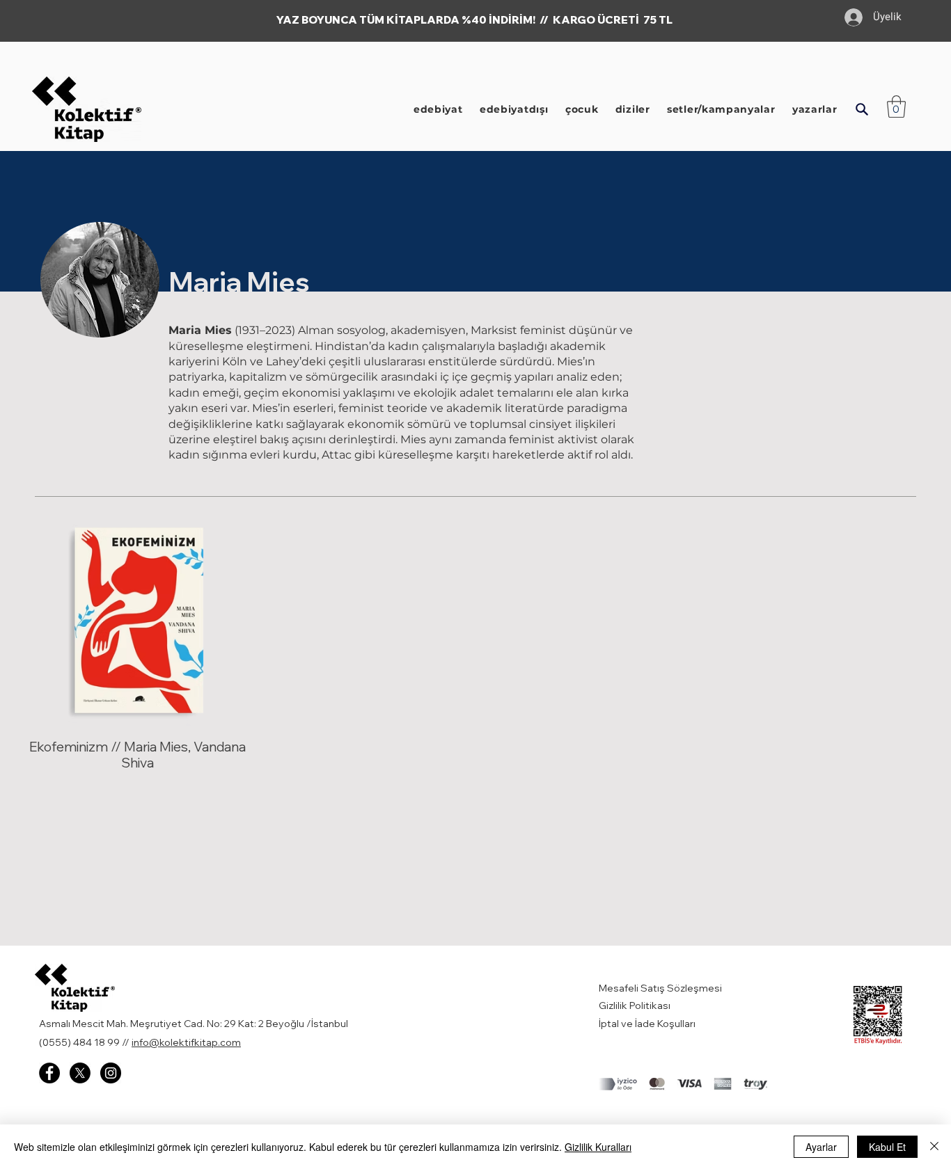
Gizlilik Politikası (634, 1005)
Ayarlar (821, 1147)
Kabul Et (887, 1147)
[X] (80, 1073)
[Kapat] (934, 1147)
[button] (862, 109)
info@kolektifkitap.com (186, 1042)
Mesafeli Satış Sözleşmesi (661, 988)
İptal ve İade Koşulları (647, 1023)
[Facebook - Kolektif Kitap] (49, 1073)
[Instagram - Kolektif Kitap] (110, 1073)
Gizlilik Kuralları (598, 1147)
